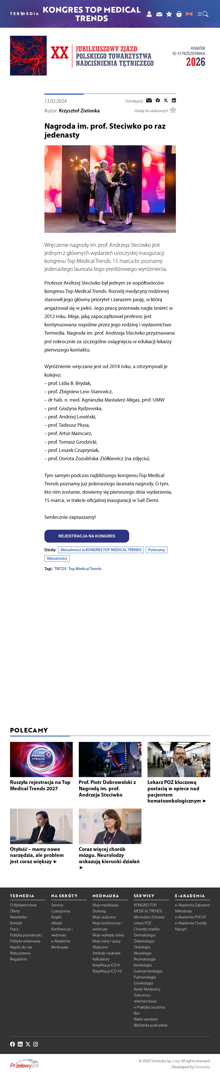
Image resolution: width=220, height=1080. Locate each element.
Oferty (15, 911)
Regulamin (18, 959)
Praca (14, 929)
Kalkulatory (101, 959)
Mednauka (59, 947)
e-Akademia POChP (190, 917)
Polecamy (156, 549)
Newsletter (18, 917)
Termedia (202, 1067)
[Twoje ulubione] (169, 14)
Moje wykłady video (108, 935)
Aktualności (57, 558)
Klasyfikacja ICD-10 (107, 971)
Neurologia (142, 953)
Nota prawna (20, 953)
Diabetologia (144, 941)
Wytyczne (100, 947)
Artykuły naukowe (107, 953)
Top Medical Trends (84, 568)
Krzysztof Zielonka (79, 111)
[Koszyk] (179, 14)
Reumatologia (145, 959)
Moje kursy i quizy (107, 941)
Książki (56, 917)
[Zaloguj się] (149, 14)
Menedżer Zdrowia (149, 917)
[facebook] (158, 101)
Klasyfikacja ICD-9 (106, 965)
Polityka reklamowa (25, 941)
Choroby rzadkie (147, 929)
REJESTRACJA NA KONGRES (86, 536)
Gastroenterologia (148, 971)
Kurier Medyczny (147, 989)
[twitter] (166, 101)
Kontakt (16, 923)
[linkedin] (174, 101)
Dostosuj (99, 911)
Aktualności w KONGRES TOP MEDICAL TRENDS (101, 549)
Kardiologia (143, 965)
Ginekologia (143, 983)
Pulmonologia (145, 977)
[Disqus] (110, 647)
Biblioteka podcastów (151, 1025)
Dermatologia (144, 935)
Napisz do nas (21, 947)
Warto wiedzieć (146, 1019)
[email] (149, 101)
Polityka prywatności (26, 935)
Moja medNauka (105, 905)
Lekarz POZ (143, 923)
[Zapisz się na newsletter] (159, 14)
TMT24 (60, 568)
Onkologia (142, 947)
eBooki (56, 923)
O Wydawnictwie (23, 905)
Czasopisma (60, 911)
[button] (202, 13)
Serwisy (57, 905)
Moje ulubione (104, 917)
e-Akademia (60, 941)
